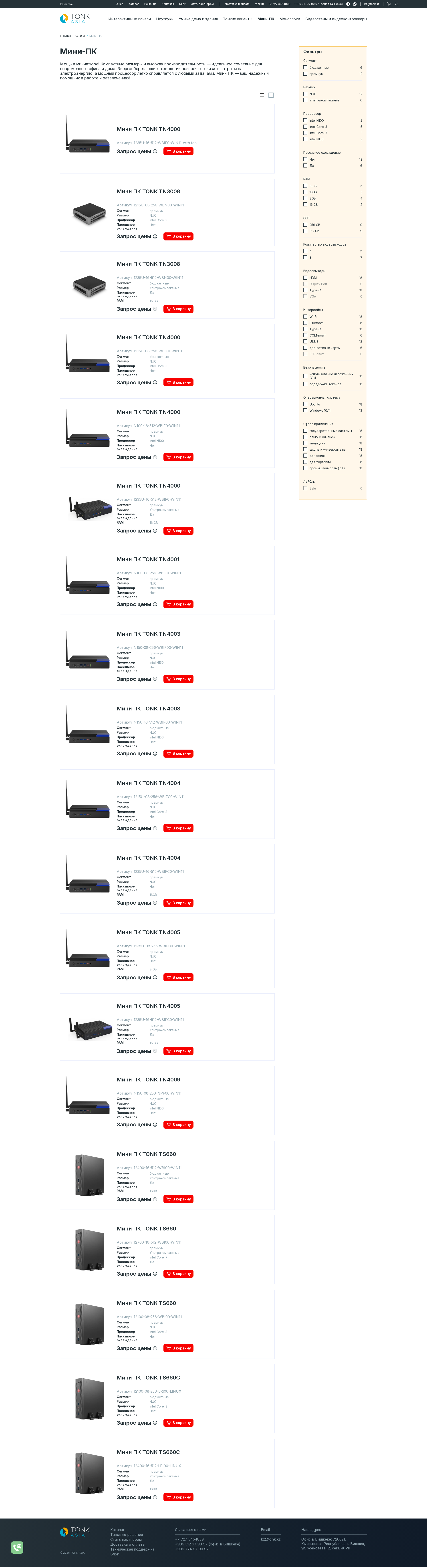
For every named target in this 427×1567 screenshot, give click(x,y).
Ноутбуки (164, 19)
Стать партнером (202, 4)
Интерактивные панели (129, 19)
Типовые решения (126, 1534)
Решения (150, 4)
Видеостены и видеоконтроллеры (336, 19)
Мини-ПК (266, 19)
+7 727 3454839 (279, 4)
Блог (182, 4)
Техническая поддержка (132, 1549)
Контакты (168, 4)
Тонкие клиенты (237, 19)
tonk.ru (259, 4)
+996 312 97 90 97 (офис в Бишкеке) (318, 4)
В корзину (182, 151)
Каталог (134, 4)
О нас (119, 4)
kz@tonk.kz (372, 4)
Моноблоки (290, 19)
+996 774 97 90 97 (192, 1549)
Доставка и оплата (237, 4)
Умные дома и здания (198, 19)
